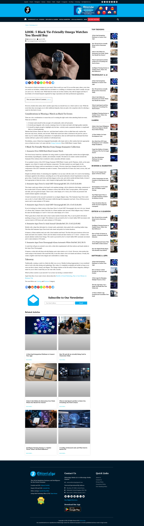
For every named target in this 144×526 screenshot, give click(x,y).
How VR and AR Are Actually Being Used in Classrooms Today (72, 355)
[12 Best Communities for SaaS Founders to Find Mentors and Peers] (114, 179)
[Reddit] (32, 82)
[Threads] (114, 2)
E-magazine (64, 2)
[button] (118, 19)
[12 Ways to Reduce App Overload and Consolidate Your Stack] (114, 293)
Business (41, 19)
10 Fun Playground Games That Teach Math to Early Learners (100, 242)
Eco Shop (71, 2)
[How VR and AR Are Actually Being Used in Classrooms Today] (114, 44)
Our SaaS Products (77, 19)
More (85, 19)
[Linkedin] (109, 2)
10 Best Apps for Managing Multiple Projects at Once (99, 278)
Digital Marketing (64, 19)
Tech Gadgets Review (32, 41)
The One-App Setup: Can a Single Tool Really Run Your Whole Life (99, 286)
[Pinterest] (107, 2)
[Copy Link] (44, 82)
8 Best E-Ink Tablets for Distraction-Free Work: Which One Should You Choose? (40, 401)
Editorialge (83, 520)
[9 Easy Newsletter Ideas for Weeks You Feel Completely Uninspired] (114, 204)
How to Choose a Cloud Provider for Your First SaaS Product (99, 271)
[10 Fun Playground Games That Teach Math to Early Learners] (114, 242)
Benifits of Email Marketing (64, 276)
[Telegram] (53, 82)
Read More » (29, 359)
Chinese (49, 2)
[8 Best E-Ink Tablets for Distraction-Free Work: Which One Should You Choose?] (114, 52)
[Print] (50, 82)
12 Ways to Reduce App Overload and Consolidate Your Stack (100, 294)
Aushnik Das (46, 488)
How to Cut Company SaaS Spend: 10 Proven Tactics (99, 172)
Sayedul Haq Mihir (44, 491)
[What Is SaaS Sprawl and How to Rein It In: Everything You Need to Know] (114, 60)
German (43, 2)
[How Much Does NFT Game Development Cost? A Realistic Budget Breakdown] (114, 142)
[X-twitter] (105, 2)
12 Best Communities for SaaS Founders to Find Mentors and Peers (100, 180)
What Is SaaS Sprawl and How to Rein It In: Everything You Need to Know (72, 401)
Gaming (39, 281)
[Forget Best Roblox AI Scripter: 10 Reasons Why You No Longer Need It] (114, 150)
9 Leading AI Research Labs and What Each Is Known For (73, 448)
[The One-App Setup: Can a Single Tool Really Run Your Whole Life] (114, 285)
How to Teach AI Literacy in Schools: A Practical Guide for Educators (100, 235)
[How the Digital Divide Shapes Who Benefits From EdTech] (114, 249)
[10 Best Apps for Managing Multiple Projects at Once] (114, 278)
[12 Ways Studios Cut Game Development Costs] (114, 135)
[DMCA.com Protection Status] (41, 504)
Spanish (26, 2)
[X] (29, 82)
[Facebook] (102, 2)
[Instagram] (112, 2)
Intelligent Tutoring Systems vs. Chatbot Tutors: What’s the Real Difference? (38, 448)
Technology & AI (33, 19)
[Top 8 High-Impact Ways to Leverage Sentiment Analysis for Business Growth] (114, 195)
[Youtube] (117, 2)
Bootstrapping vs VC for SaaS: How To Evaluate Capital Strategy (100, 188)
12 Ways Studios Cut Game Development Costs (99, 135)
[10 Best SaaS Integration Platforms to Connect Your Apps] (114, 36)
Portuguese (37, 2)
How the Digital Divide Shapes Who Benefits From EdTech (100, 249)
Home (27, 25)
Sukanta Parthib (45, 485)
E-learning (77, 2)
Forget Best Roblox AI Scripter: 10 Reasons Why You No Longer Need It (100, 150)
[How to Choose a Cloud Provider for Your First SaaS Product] (114, 270)
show (49, 99)
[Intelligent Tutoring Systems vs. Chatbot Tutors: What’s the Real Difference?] (114, 69)
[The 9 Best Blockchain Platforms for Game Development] (114, 158)
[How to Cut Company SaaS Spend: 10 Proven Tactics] (114, 172)
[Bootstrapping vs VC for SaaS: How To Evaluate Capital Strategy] (114, 187)
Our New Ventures (93, 19)
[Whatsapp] (41, 82)
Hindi (53, 2)
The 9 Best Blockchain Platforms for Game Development (98, 159)
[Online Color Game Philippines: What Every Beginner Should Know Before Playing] (114, 127)
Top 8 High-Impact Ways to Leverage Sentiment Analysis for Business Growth (100, 196)
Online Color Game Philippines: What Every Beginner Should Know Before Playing (100, 127)
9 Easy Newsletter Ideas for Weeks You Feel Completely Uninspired (99, 204)
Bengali (58, 2)
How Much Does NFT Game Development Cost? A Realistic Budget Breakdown (100, 142)
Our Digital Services (86, 2)
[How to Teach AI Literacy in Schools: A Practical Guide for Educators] (114, 234)
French (31, 2)
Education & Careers (52, 19)
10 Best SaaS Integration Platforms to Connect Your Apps (40, 355)
